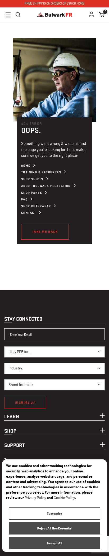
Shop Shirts (32, 179)
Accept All (54, 543)
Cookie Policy (64, 498)
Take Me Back (45, 232)
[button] (92, 15)
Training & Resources (41, 172)
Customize (54, 513)
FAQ (24, 199)
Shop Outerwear (36, 206)
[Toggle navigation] (8, 14)
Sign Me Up (25, 402)
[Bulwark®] (54, 14)
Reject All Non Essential (54, 528)
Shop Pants (31, 193)
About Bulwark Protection (46, 186)
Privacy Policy (35, 498)
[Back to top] (5, 458)
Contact (28, 213)
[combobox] (54, 351)
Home (25, 165)
